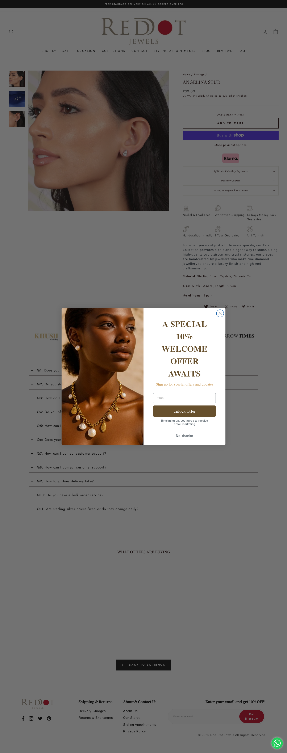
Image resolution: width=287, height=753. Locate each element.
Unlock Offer (184, 411)
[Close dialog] (220, 313)
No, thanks (184, 436)
